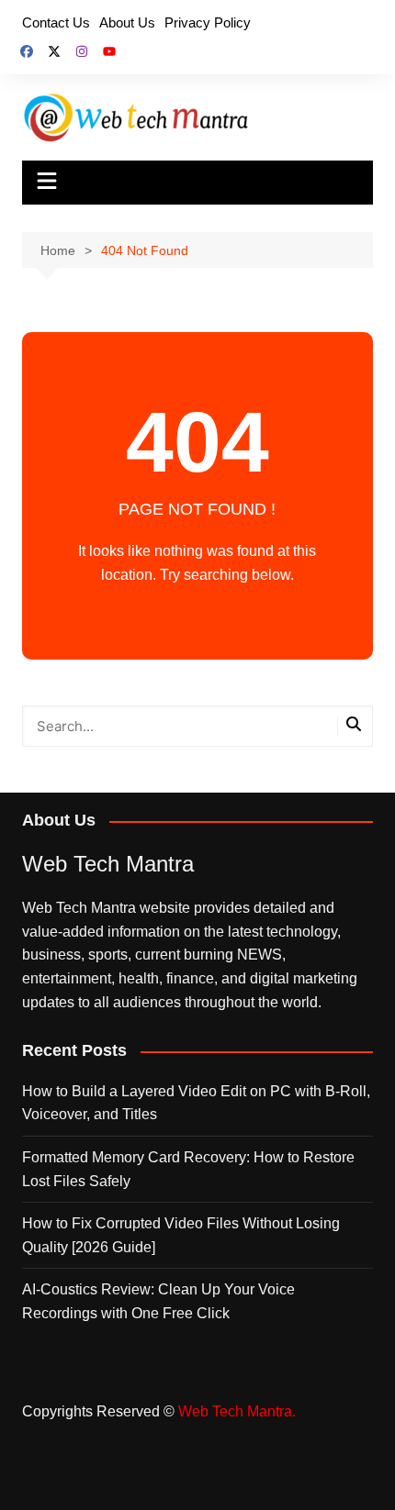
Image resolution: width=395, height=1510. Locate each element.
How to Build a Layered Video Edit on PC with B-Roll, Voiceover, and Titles (196, 1103)
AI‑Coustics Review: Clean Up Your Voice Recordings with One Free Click (158, 1301)
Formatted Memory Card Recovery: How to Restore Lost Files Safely (188, 1169)
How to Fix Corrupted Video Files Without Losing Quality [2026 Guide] (181, 1235)
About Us (127, 22)
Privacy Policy (207, 22)
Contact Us (56, 22)
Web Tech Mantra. (237, 1411)
